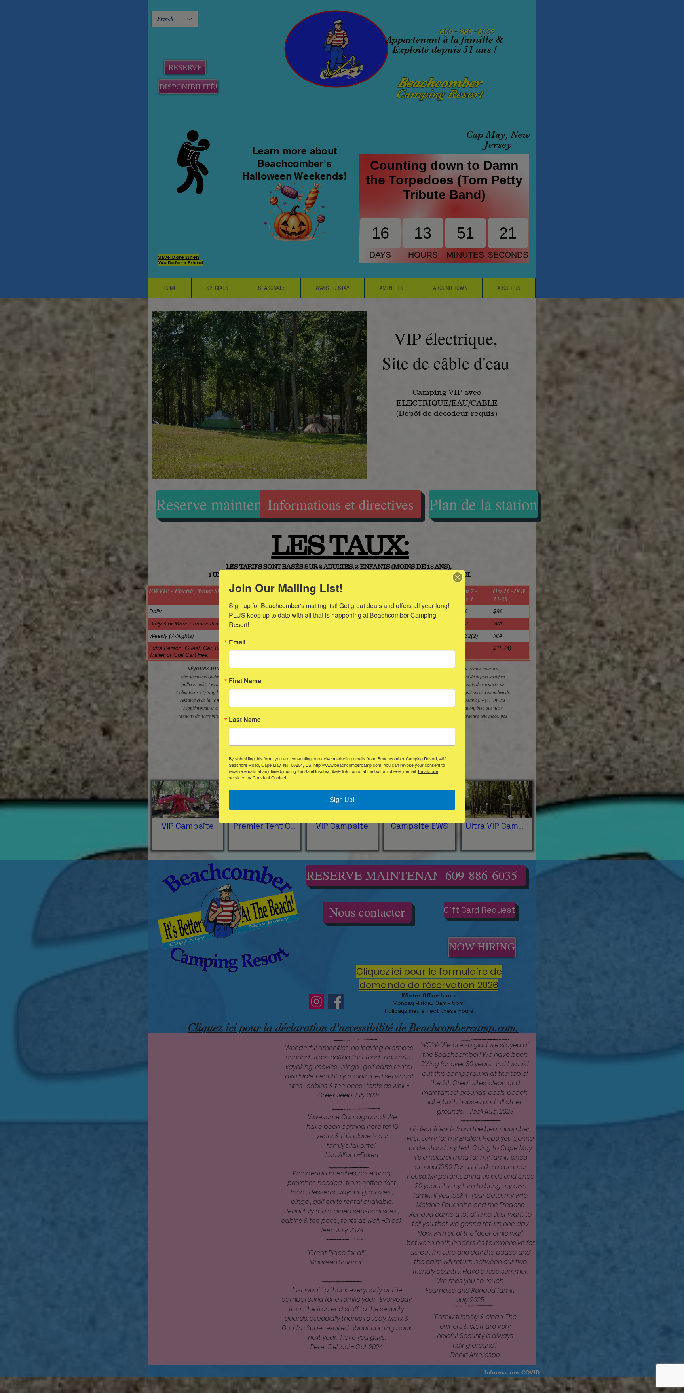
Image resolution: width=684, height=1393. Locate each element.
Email (237, 642)
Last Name (245, 719)
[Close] (457, 577)
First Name (245, 681)
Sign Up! (342, 799)
